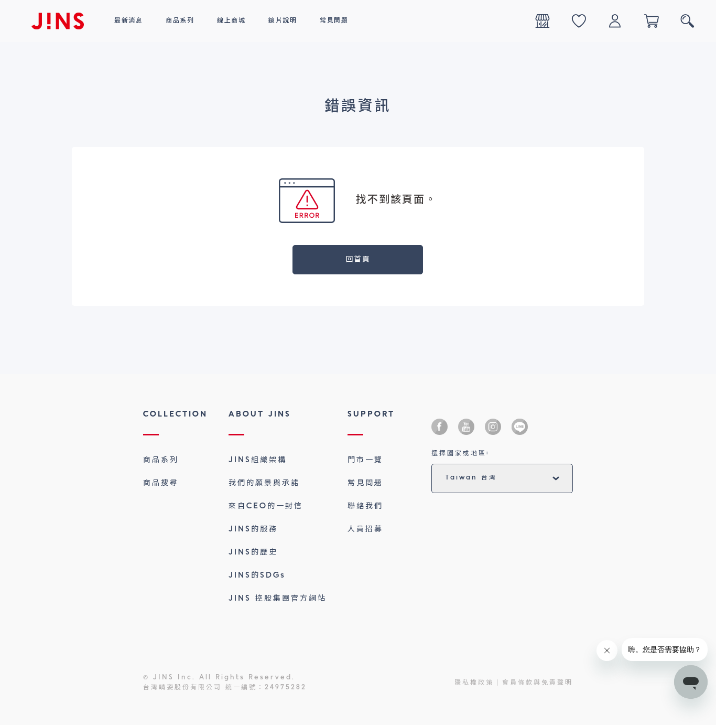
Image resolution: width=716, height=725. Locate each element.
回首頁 (358, 259)
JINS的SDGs (257, 575)
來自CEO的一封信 (266, 506)
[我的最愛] (579, 21)
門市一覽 (365, 460)
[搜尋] (687, 21)
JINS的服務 (253, 529)
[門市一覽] (542, 21)
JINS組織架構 (258, 460)
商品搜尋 (161, 483)
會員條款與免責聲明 (537, 683)
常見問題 (365, 483)
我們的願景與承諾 (264, 483)
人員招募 (365, 529)
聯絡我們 (365, 506)
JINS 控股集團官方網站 (278, 598)
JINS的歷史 (253, 552)
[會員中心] (615, 21)
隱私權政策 (474, 683)
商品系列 (161, 460)
